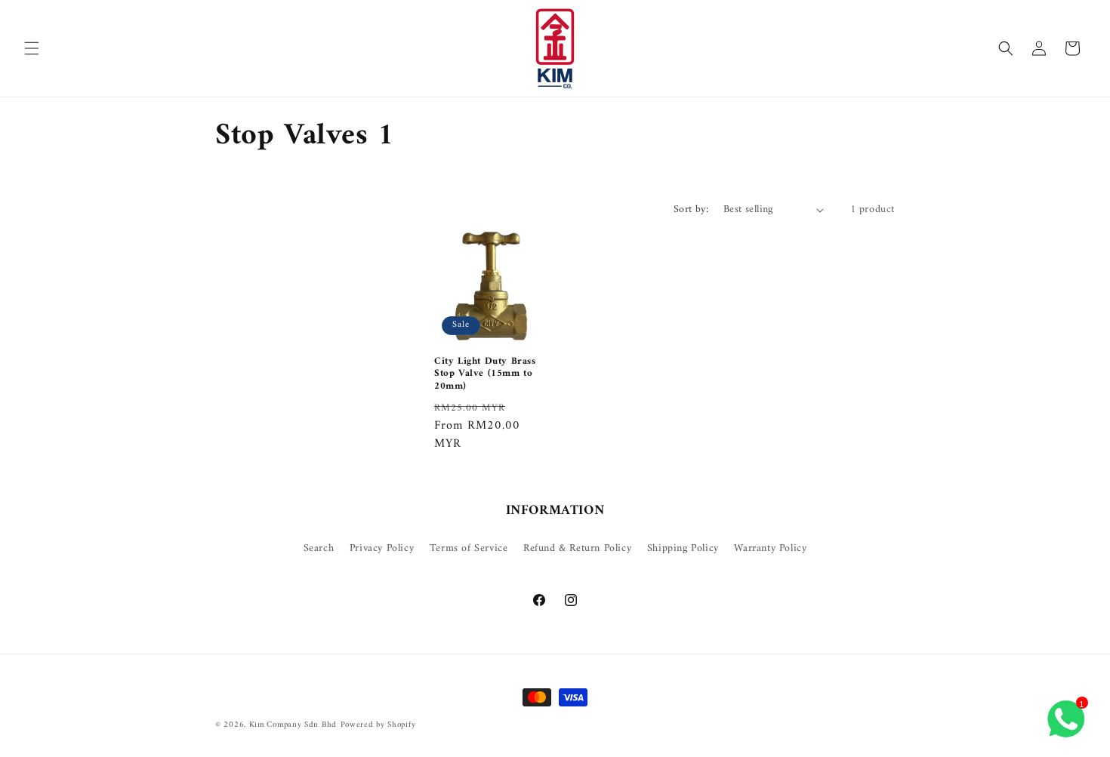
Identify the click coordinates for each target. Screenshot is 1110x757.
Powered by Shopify (378, 725)
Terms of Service (469, 548)
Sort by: (691, 209)
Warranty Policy (770, 548)
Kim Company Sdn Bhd (293, 725)
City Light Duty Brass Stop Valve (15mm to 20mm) (485, 374)
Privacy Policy (382, 548)
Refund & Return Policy (577, 548)
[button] (31, 48)
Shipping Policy (683, 548)
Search (319, 548)
